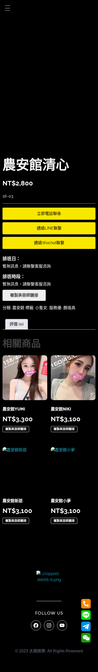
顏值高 (69, 307)
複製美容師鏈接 (24, 295)
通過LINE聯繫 (49, 228)
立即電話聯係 (49, 213)
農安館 (18, 307)
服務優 (55, 307)
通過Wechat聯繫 (49, 242)
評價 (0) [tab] (17, 324)
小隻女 (41, 307)
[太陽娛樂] (49, 583)
